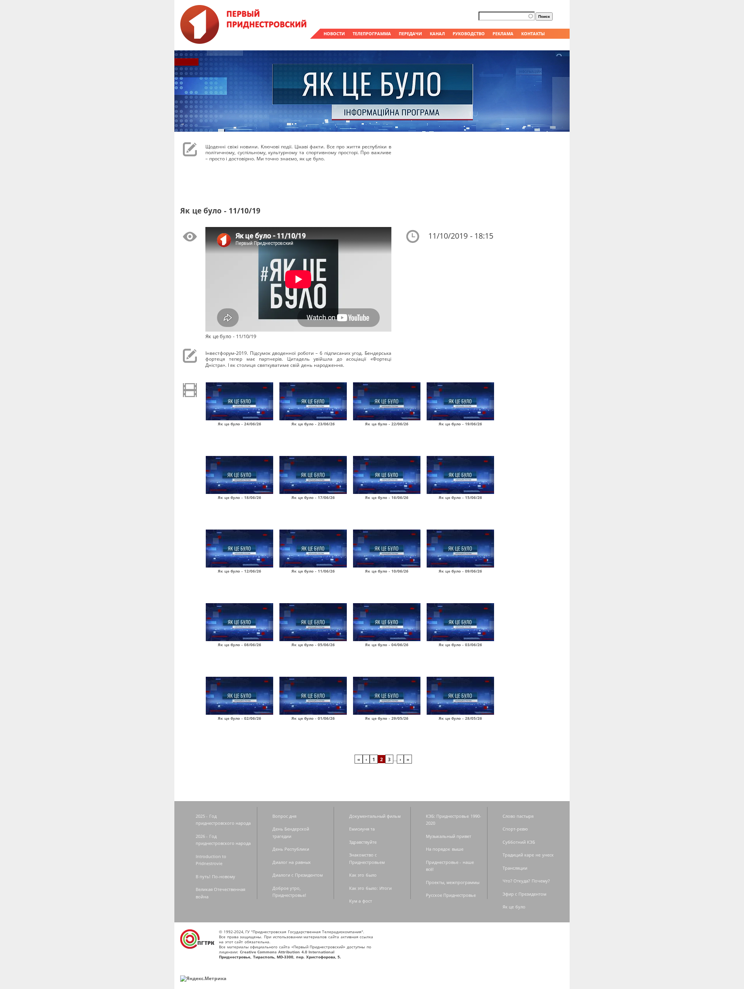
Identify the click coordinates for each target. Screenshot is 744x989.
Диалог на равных (291, 862)
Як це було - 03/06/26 (460, 644)
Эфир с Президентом (524, 894)
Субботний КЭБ (519, 842)
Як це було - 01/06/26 (313, 718)
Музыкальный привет (449, 836)
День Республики (291, 849)
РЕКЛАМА (503, 33)
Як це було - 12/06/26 (239, 571)
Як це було (514, 907)
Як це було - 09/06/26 (460, 571)
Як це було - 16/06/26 (386, 497)
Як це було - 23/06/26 (313, 424)
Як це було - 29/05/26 (386, 718)
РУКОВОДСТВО (469, 33)
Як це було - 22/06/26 (386, 424)
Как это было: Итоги (370, 888)
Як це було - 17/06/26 (313, 497)
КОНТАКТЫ (533, 33)
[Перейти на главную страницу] (244, 41)
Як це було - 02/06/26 (239, 718)
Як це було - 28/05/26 (460, 718)
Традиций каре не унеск (528, 855)
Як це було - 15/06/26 (460, 497)
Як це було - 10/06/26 (386, 571)
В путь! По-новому (215, 876)
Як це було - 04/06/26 (386, 644)
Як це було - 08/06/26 (239, 644)
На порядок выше (444, 849)
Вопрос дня (284, 816)
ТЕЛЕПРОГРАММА (372, 33)
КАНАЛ (437, 33)
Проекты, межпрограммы (453, 882)
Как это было (363, 875)
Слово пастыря (518, 816)
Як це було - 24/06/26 (239, 424)
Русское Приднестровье (451, 895)
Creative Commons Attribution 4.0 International (287, 952)
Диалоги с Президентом (297, 875)
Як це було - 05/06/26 (313, 644)
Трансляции (515, 868)
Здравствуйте (363, 842)
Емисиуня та (362, 829)
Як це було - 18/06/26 (239, 497)
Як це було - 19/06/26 (460, 424)
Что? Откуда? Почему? (526, 881)
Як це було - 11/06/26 (313, 571)
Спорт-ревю (515, 829)
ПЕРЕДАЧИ (410, 33)
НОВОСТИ (334, 33)
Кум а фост (360, 901)
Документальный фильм (375, 816)
